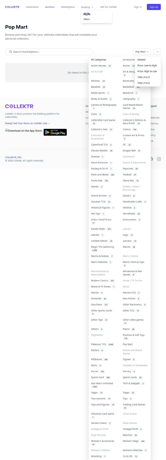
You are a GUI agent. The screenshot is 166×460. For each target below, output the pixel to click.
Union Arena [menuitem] (129, 413)
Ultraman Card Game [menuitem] (103, 415)
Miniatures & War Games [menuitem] (132, 273)
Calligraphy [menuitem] (131, 98)
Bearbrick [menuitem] (130, 92)
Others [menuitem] (87, 19)
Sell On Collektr (108, 6)
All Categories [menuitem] (98, 59)
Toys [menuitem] (127, 398)
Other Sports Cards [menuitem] (102, 312)
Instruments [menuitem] (131, 219)
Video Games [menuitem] (130, 423)
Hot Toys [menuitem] (97, 213)
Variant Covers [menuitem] (100, 423)
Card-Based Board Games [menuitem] (133, 106)
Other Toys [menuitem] (99, 319)
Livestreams (32, 6)
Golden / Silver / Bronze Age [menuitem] (131, 188)
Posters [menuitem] (97, 350)
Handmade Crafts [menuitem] (134, 201)
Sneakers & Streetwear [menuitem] (135, 365)
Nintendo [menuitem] (98, 298)
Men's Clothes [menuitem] (130, 256)
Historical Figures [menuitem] (102, 207)
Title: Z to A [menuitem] (143, 82)
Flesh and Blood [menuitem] (102, 174)
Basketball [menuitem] (131, 86)
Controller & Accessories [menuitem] (97, 137)
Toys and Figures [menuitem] (102, 404)
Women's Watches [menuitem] (134, 450)
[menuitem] (96, 14)
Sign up (154, 6)
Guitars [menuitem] (128, 195)
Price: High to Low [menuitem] (147, 71)
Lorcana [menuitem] (129, 240)
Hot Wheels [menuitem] (131, 213)
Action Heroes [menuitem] (101, 65)
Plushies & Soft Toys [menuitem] (134, 336)
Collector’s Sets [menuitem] (101, 129)
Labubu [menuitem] (127, 228)
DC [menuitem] (126, 144)
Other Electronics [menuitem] (134, 304)
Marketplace (68, 6)
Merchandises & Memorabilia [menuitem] (100, 273)
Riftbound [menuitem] (99, 359)
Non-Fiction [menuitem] (131, 298)
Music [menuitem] (126, 286)
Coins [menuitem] (96, 114)
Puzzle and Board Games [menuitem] (132, 352)
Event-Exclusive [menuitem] (101, 162)
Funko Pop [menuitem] (99, 180)
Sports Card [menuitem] (100, 377)
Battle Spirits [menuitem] (100, 92)
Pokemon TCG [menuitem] (102, 344)
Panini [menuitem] (128, 328)
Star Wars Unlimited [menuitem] (102, 385)
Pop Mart (140, 51)
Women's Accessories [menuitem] (103, 442)
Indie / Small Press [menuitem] (102, 221)
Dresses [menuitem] (97, 156)
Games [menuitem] (96, 186)
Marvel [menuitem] (129, 246)
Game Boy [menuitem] (130, 180)
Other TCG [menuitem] (131, 310)
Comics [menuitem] (129, 129)
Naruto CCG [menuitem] (131, 292)
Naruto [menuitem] (96, 292)
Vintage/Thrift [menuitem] (132, 429)
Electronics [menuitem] (129, 156)
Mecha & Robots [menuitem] (101, 256)
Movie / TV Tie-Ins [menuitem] (132, 280)
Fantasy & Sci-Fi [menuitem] (101, 168)
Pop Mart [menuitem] (128, 344)
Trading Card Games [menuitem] (135, 406)
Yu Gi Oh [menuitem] (130, 456)
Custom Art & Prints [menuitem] (134, 137)
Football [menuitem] (129, 174)
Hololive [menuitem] (129, 207)
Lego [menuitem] (128, 234)
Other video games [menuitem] (134, 321)
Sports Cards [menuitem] (132, 377)
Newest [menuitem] (141, 59)
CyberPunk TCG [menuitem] (101, 144)
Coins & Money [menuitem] (131, 114)
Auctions (50, 6)
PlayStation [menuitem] (97, 334)
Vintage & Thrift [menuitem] (99, 429)
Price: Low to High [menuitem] (147, 65)
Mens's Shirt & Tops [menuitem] (134, 263)
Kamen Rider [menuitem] (101, 228)
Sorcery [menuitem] (129, 371)
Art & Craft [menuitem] (97, 71)
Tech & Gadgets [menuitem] (133, 383)
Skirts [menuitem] (96, 365)
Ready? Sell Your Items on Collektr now (27, 123)
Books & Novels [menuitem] (101, 98)
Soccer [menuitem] (97, 371)
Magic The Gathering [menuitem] (103, 248)
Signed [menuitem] (128, 359)
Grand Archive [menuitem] (100, 195)
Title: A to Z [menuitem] (143, 77)
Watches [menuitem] (130, 434)
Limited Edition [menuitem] (101, 240)
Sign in (138, 6)
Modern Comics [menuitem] (102, 280)
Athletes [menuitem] (98, 80)
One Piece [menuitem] (99, 304)
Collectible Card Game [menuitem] (103, 121)
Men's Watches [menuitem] (101, 262)
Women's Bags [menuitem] (133, 440)
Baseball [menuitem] (98, 86)
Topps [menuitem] (96, 392)
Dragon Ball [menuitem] (131, 150)
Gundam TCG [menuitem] (100, 201)
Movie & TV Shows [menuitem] (102, 286)
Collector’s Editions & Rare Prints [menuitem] (134, 121)
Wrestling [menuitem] (98, 456)
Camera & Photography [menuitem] (103, 106)
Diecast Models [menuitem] (101, 150)
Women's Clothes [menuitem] (100, 450)
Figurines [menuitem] (130, 168)
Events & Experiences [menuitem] (134, 162)
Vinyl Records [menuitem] (98, 434)
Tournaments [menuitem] (100, 398)
